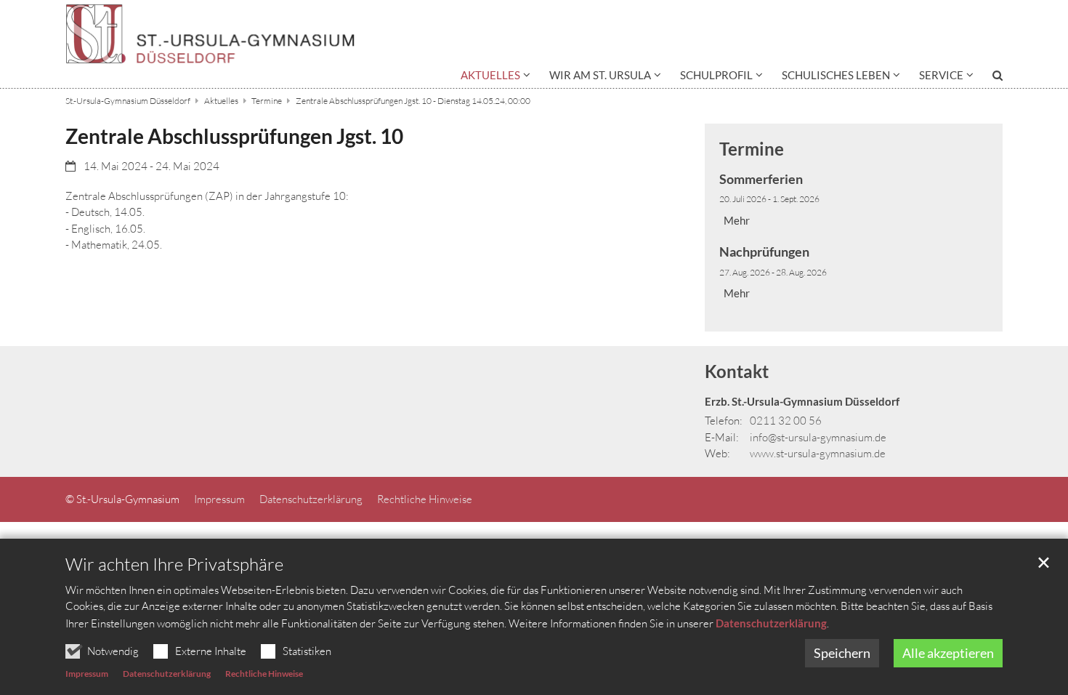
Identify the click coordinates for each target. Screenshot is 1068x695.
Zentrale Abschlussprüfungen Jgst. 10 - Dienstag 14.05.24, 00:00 (413, 100)
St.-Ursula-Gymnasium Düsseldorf (127, 100)
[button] (495, 78)
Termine (266, 100)
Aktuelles (221, 100)
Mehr (737, 220)
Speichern (842, 653)
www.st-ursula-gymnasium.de (818, 453)
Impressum (86, 673)
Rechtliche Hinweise (264, 673)
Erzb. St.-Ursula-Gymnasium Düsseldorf (802, 401)
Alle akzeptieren (948, 653)
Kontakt (737, 371)
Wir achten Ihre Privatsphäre (174, 564)
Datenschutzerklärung (771, 623)
